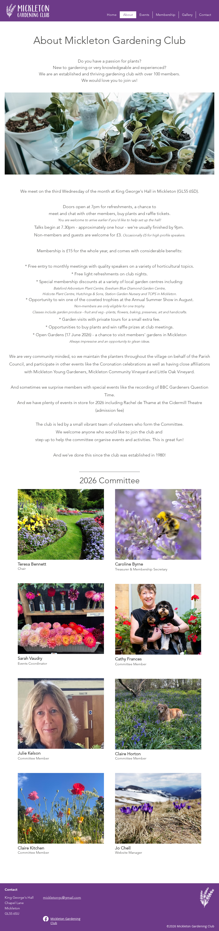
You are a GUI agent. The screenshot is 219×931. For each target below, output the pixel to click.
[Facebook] (46, 919)
